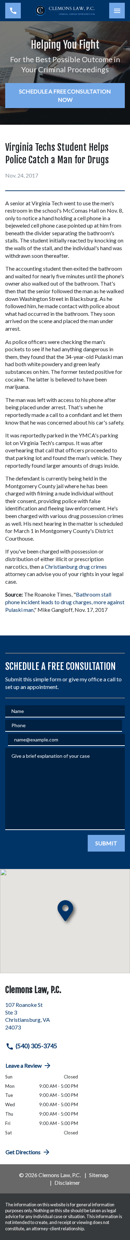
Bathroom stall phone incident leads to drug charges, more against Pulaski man (65, 602)
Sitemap (99, 1175)
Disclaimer (67, 1182)
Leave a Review (24, 1065)
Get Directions (23, 1152)
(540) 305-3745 (36, 1046)
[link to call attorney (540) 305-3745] (13, 10)
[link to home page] (65, 10)
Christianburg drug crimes (76, 566)
